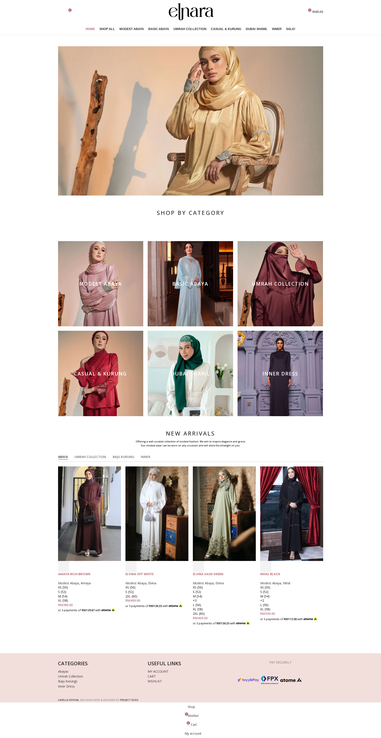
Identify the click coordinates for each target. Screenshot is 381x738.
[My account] (300, 11)
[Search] (60, 11)
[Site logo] (190, 11)
